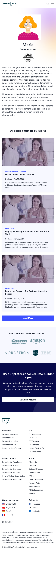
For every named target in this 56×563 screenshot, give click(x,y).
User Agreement (36, 479)
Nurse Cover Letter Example (19, 174)
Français (9, 515)
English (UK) (11, 507)
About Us (33, 462)
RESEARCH (9, 229)
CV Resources (35, 452)
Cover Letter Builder (10, 465)
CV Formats (34, 445)
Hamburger (52, 4)
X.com (35, 507)
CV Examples (34, 441)
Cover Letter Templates (11, 462)
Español (9, 511)
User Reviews (34, 472)
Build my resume (28, 400)
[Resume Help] (28, 421)
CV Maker (33, 438)
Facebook (37, 504)
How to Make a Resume (12, 448)
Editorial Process (36, 469)
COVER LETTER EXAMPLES (15, 171)
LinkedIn (36, 511)
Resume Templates (10, 434)
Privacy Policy (35, 483)
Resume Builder (8, 438)
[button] (7, 522)
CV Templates (35, 434)
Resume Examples (10, 441)
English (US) (11, 504)
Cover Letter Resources (12, 479)
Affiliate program (36, 490)
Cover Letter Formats (11, 472)
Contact (32, 465)
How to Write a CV (36, 448)
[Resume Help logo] (9, 4)
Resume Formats (9, 445)
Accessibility (34, 486)
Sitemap (32, 493)
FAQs (31, 476)
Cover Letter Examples (11, 469)
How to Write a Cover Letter (13, 476)
